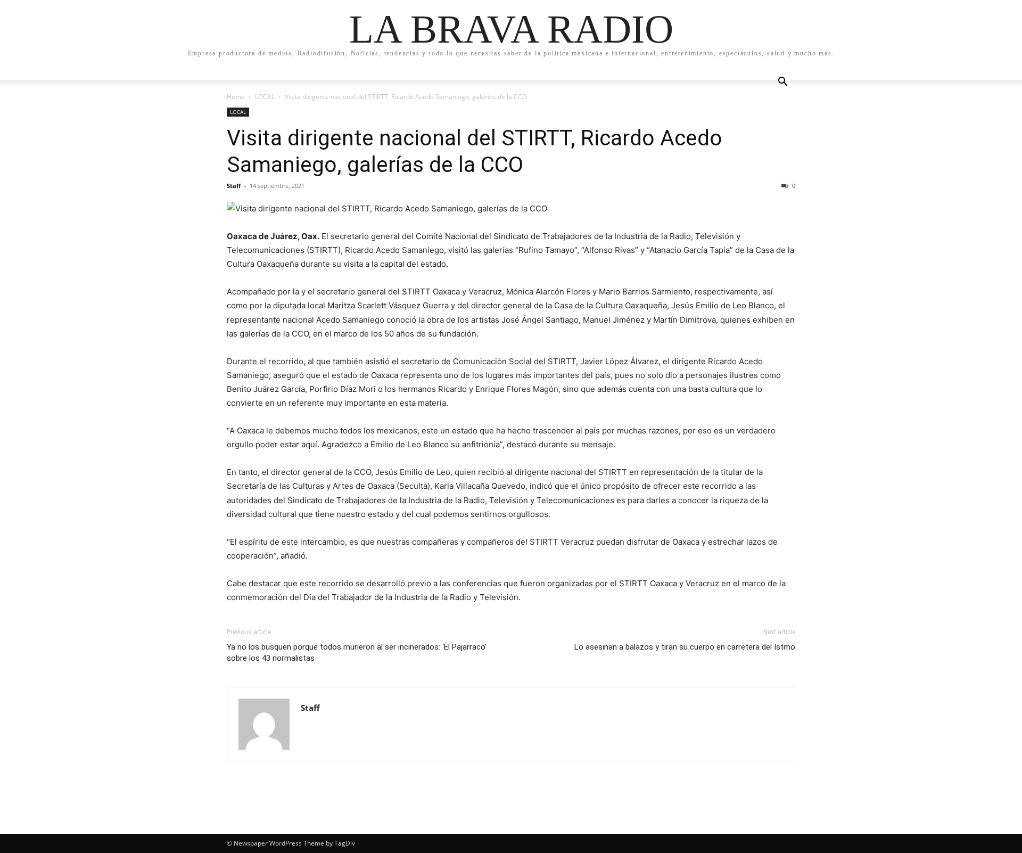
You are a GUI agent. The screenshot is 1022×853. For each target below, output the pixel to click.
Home (236, 96)
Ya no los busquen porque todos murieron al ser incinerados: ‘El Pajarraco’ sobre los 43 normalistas (357, 652)
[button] (782, 83)
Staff (234, 186)
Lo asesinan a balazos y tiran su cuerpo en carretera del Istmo (684, 647)
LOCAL (265, 96)
